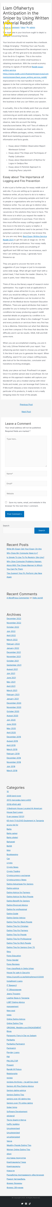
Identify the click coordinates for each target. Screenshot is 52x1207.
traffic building (13, 1124)
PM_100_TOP (12, 1061)
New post (11, 1010)
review (10, 1078)
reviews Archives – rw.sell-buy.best (22, 1082)
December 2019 (14, 737)
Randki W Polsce (14, 1069)
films (9, 951)
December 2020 (14, 703)
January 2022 (13, 648)
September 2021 (14, 665)
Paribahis (11, 1040)
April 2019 (11, 745)
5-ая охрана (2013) (15, 816)
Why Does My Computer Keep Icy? (22, 553)
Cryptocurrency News (16, 880)
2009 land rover (14, 796)
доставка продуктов (16, 1158)
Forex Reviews (13, 964)
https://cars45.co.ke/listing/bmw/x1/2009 (25, 977)
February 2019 (13, 754)
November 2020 (14, 707)
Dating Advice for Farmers (18, 892)
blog (8, 850)
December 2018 (14, 758)
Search (6, 526)
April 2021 (11, 686)
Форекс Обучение (15, 1187)
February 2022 (13, 644)
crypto (9, 863)
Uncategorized (13, 1133)
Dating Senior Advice (16, 918)
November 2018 (14, 762)
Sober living (12, 1107)
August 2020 (12, 716)
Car (8, 858)
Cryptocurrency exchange (18, 875)
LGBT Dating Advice (16, 1002)
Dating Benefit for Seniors (18, 901)
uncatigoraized (13, 1137)
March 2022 (12, 640)
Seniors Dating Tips (15, 1095)
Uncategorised (13, 1128)
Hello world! (37, 598)
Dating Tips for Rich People (19, 943)
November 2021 (14, 656)
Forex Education (14, 956)
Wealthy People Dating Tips (19, 1145)
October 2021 (13, 661)
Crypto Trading (13, 871)
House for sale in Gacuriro (18, 972)
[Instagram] (26, 1204)
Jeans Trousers (13, 994)
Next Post (26, 411)
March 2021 (12, 690)
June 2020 (11, 724)
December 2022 (14, 618)
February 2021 (13, 694)
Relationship (12, 1073)
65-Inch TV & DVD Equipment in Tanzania (25, 820)
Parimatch (11, 1048)
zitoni (9, 1154)
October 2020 (13, 711)
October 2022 (13, 627)
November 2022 (14, 623)
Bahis (9, 829)
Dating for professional (17, 909)
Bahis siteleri (12, 837)
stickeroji (11, 1116)
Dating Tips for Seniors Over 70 (21, 947)
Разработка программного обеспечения (25, 1175)
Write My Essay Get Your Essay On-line (24, 549)
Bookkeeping (12, 854)
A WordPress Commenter (18, 598)
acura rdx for (12, 825)
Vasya (9, 1141)
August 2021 (12, 669)
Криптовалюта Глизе (16, 1162)
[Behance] (30, 1204)
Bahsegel (11, 842)
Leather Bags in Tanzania (18, 998)
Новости (11, 1171)
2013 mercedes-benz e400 (19, 800)
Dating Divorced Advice (17, 905)
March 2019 (12, 749)
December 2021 (14, 652)
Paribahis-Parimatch (16, 1044)
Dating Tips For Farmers (17, 930)
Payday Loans (13, 1052)
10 (8, 791)
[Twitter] (22, 1204)
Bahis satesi (12, 833)
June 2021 (11, 678)
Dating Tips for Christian (17, 926)
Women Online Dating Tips (18, 1149)
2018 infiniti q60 (14, 804)
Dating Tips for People (16, 934)
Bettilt (9, 846)
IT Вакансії (12, 985)
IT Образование (14, 989)
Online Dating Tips (15, 1023)
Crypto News (12, 867)
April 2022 (11, 635)
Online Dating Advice (16, 1019)
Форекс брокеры (14, 1183)
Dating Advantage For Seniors (20, 884)
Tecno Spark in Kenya (16, 1120)
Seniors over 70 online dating (20, 1103)
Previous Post (26, 404)
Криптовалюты (13, 1166)
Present (10, 1065)
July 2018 (11, 766)
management (12, 1006)
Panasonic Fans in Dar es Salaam (21, 1035)
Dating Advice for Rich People (20, 896)
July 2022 (11, 631)
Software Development (17, 1111)
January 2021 (13, 699)
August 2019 (12, 741)
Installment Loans (14, 981)
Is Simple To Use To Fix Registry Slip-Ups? (25, 557)
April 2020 (11, 732)
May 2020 (11, 728)
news (9, 1015)
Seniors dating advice (16, 1090)
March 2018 (12, 770)
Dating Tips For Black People (19, 922)
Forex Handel (12, 960)
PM (8, 1057)
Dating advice (13, 888)
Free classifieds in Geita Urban (20, 968)
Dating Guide (12, 913)
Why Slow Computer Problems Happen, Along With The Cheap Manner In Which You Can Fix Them (24, 565)
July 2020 (11, 720)
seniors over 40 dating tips (19, 1099)
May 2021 (11, 682)
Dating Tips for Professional (19, 939)
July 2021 (11, 673)
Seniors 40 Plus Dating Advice (20, 1086)
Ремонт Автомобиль (16, 1179)
